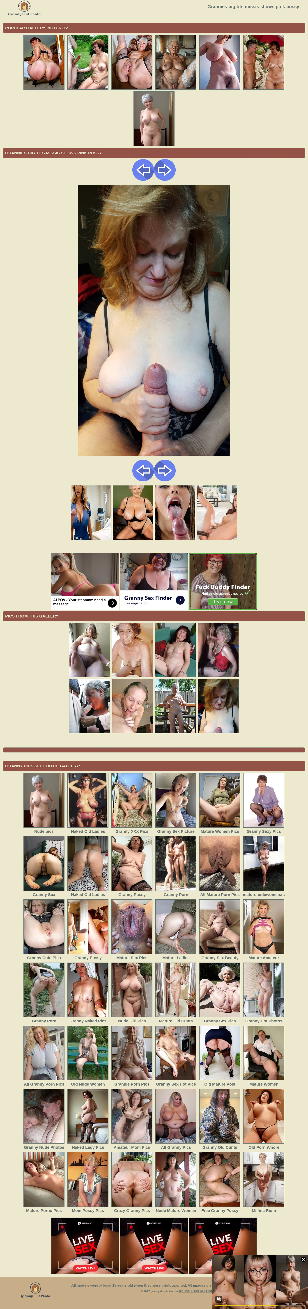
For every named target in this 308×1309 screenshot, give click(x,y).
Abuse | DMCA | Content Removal (207, 1291)
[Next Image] (165, 179)
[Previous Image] (143, 179)
